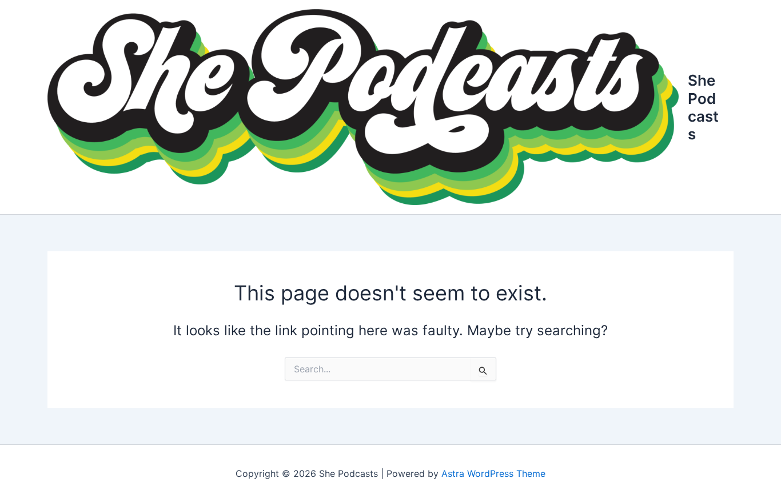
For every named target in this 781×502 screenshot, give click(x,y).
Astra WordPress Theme (493, 473)
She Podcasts (703, 107)
